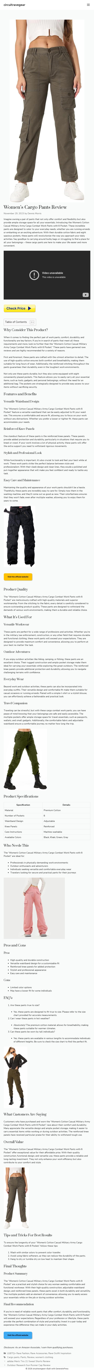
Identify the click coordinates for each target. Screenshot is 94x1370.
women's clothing (44, 1357)
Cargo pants (13, 1357)
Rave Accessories (38, 1353)
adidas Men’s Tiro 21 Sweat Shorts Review (28, 1361)
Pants (23, 1357)
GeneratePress (62, 1368)
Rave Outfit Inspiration (59, 1353)
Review (30, 1357)
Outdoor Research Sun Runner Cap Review (28, 1365)
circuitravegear (14, 5)
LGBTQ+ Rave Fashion (18, 1353)
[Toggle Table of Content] (31, 322)
